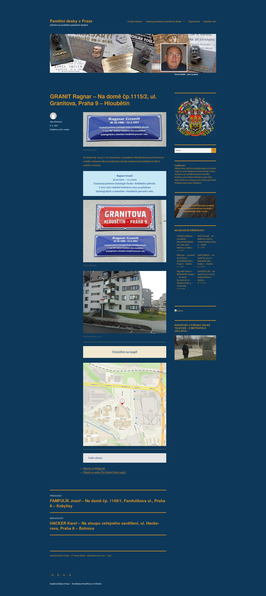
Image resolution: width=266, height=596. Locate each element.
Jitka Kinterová (56, 121)
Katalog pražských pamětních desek (163, 21)
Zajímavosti (194, 21)
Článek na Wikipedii (94, 468)
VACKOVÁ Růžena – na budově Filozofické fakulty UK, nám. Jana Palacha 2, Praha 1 (185, 242)
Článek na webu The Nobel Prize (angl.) (104, 472)
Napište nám (210, 21)
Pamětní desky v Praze (71, 21)
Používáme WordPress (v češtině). (87, 584)
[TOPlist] (179, 311)
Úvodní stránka (134, 21)
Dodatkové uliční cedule (59, 129)
